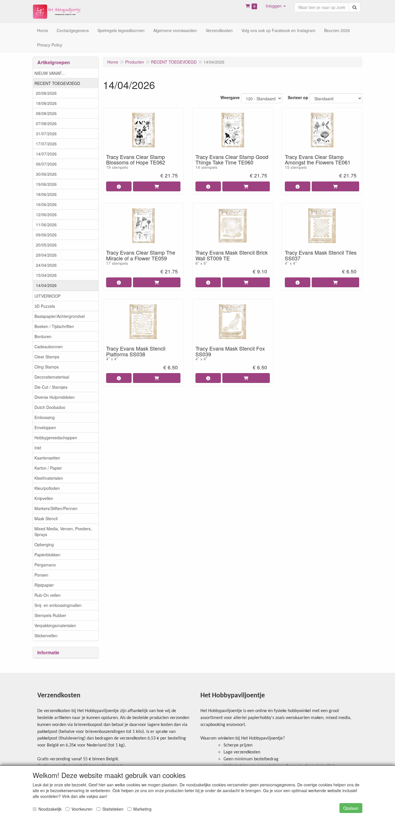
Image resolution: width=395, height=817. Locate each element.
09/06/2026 (46, 235)
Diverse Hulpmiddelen (54, 397)
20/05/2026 (46, 245)
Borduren (42, 336)
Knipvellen (43, 498)
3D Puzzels (44, 306)
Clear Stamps (46, 357)
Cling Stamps (46, 367)
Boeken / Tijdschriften (54, 326)
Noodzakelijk (50, 809)
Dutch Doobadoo (49, 407)
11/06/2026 (46, 224)
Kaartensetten (47, 458)
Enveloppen (45, 427)
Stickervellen (46, 635)
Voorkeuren (82, 809)
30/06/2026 (46, 174)
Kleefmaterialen (48, 478)
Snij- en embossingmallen (58, 605)
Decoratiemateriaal (51, 377)
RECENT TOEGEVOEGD (57, 83)
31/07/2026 (46, 133)
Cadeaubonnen (48, 346)
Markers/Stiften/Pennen (55, 508)
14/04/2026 (46, 285)
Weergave (230, 97)
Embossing (44, 417)
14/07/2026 (46, 154)
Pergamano (45, 565)
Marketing (142, 809)
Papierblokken (47, 554)
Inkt (37, 448)
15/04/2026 (46, 275)
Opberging (44, 544)
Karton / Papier (48, 468)
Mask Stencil (46, 518)
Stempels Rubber (50, 615)
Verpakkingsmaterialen (55, 625)
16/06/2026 (46, 204)
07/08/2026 (46, 123)
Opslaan (351, 808)
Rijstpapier (44, 585)
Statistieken (112, 809)
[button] (275, 6)
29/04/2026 (46, 255)
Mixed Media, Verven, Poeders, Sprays (63, 531)
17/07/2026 (46, 144)
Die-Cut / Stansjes (50, 387)
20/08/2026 (46, 93)
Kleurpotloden (47, 488)
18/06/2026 (46, 194)
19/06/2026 (46, 184)
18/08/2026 (46, 103)
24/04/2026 (46, 265)
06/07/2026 (46, 164)
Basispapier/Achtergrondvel (59, 316)
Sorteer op (298, 97)
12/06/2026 (46, 214)
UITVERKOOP (47, 296)
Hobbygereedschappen (55, 437)
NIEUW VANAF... (49, 73)
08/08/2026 (46, 113)
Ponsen (41, 575)
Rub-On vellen (47, 595)
